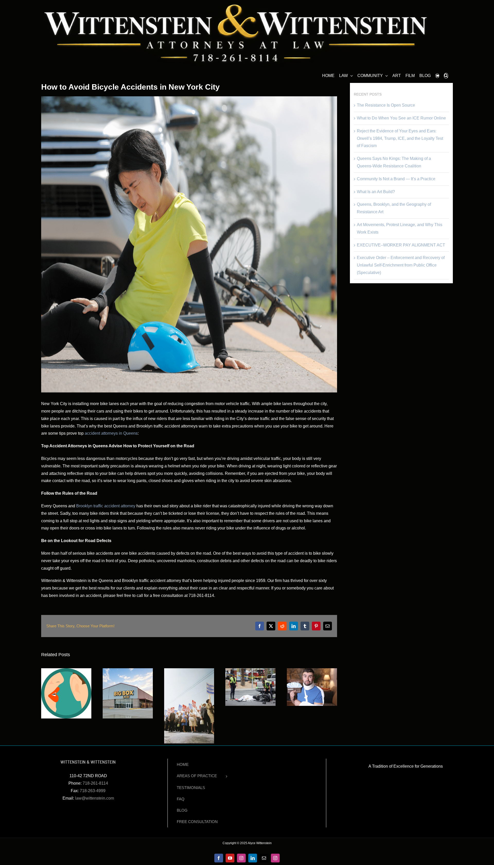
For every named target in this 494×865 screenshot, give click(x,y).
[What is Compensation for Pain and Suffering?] (312, 670)
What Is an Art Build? (376, 192)
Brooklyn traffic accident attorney (105, 506)
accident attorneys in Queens (111, 433)
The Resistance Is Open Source (386, 105)
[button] (446, 75)
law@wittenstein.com (94, 798)
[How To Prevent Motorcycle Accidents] (250, 670)
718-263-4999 (92, 791)
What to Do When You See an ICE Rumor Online (401, 118)
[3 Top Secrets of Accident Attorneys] (66, 670)
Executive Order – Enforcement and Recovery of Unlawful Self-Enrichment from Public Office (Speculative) (401, 265)
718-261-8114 (95, 783)
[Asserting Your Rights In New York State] (189, 670)
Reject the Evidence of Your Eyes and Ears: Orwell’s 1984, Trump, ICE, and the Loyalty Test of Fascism (400, 138)
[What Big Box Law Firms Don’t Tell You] (128, 670)
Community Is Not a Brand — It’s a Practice (396, 179)
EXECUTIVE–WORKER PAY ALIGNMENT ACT (401, 245)
